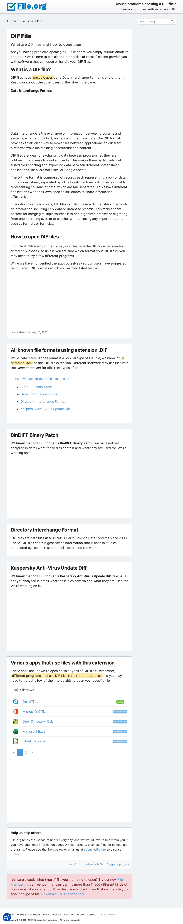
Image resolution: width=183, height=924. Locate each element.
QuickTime (30, 701)
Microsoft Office (35, 711)
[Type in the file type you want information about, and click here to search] (172, 21)
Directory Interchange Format (43, 401)
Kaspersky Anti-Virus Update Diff (45, 409)
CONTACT (92, 914)
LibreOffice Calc (35, 741)
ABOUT (80, 914)
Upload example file (92, 864)
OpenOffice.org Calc (38, 721)
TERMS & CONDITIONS (28, 914)
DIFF (111, 914)
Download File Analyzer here (63, 894)
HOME (11, 914)
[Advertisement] (70, 112)
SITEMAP (69, 914)
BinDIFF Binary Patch (37, 387)
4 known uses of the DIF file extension (41, 379)
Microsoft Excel (34, 731)
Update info (70, 864)
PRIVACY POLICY (52, 914)
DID (105, 914)
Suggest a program (118, 864)
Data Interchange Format (40, 394)
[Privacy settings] (7, 917)
